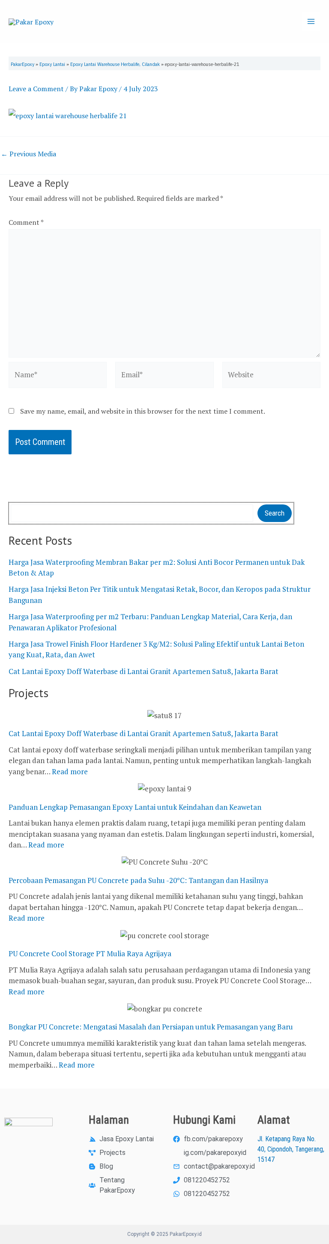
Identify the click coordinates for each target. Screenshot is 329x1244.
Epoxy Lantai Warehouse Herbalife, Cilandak (115, 64)
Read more (70, 771)
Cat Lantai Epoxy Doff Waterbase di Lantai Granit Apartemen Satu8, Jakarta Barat (143, 671)
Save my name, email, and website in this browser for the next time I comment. (142, 411)
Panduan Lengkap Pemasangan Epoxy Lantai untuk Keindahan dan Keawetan (135, 807)
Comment (26, 222)
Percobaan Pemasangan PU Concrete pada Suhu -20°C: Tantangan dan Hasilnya (138, 880)
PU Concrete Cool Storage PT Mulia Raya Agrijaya (90, 953)
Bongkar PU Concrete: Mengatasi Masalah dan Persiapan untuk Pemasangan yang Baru (151, 1027)
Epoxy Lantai (52, 64)
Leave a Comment (36, 88)
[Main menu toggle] (311, 21)
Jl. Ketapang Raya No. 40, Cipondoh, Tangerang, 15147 (290, 1149)
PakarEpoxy (22, 64)
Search (274, 513)
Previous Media (28, 153)
